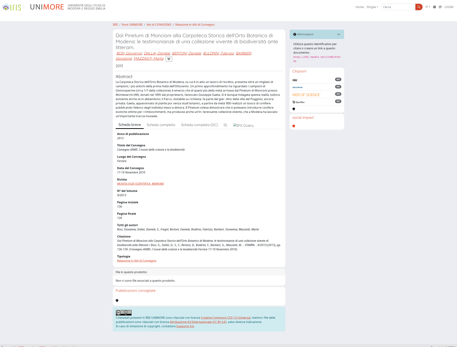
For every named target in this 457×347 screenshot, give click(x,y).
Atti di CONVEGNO (159, 25)
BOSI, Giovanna (129, 53)
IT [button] (427, 7)
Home (360, 7)
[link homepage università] (68, 7)
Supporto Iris (185, 326)
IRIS (115, 25)
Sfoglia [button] (371, 7)
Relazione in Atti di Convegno (195, 25)
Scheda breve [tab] (130, 124)
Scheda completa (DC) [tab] (199, 124)
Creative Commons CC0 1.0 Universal (225, 318)
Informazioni (304, 34)
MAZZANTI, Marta (148, 58)
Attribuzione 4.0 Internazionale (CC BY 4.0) (198, 322)
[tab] (225, 125)
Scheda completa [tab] (161, 124)
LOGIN (449, 7)
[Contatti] (440, 7)
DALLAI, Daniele (157, 53)
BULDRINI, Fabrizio (218, 53)
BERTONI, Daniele (186, 53)
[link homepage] (13, 7)
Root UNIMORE (132, 25)
